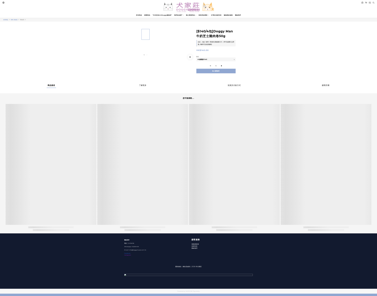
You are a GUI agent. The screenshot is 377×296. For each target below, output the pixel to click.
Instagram (127, 255)
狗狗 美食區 (14, 19)
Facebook (127, 253)
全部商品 (5, 19)
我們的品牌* (178, 15)
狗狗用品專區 (203, 15)
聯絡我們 (238, 15)
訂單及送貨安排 (216, 15)
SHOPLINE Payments (193, 291)
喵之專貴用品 (190, 15)
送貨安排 (194, 246)
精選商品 (147, 15)
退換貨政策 (195, 244)
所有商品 (139, 15)
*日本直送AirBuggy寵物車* (162, 15)
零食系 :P (23, 19)
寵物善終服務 (228, 15)
